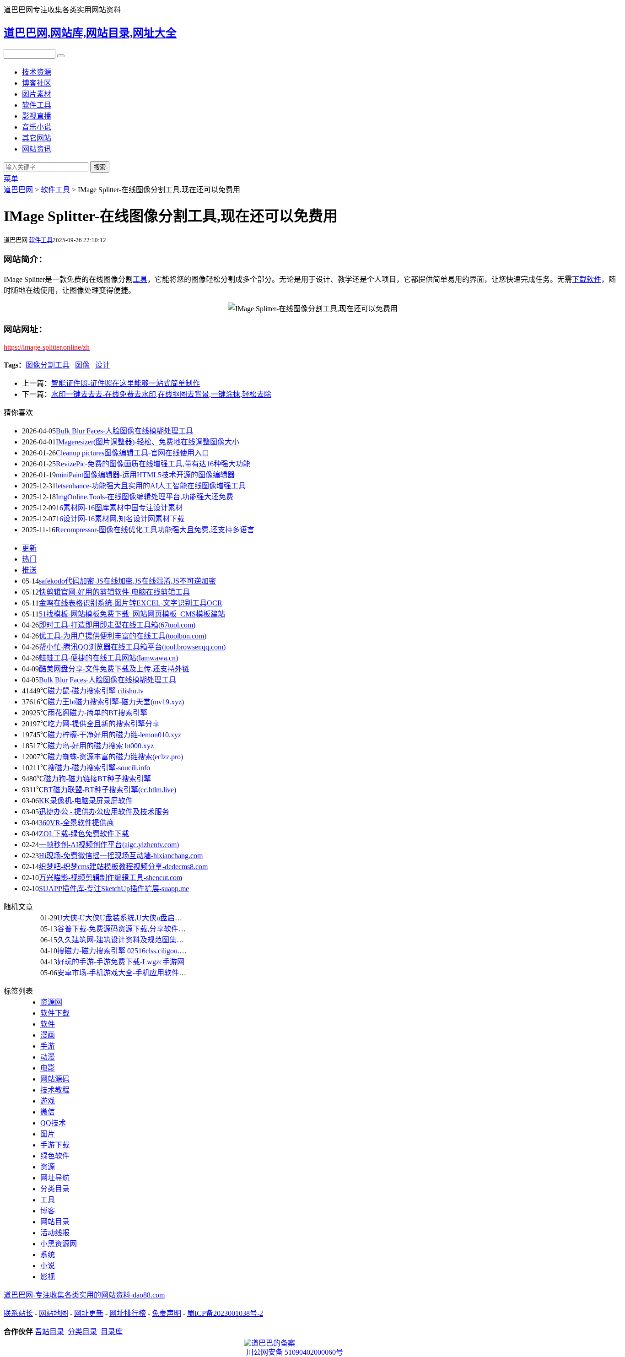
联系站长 (18, 1313)
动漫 (47, 1057)
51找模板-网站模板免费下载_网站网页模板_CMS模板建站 (132, 614)
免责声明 (166, 1313)
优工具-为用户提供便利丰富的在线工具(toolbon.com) (122, 636)
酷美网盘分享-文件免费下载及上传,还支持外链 (114, 669)
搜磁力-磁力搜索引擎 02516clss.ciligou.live (123, 951)
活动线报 (55, 1233)
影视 (47, 1277)
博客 (47, 1211)
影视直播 (36, 116)
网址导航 (55, 1178)
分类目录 (55, 1189)
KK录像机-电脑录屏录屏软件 (86, 801)
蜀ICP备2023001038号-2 (225, 1313)
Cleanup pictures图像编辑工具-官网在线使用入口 (132, 453)
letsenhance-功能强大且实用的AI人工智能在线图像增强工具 (151, 486)
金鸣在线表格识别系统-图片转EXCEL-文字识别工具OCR (130, 603)
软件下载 (55, 1013)
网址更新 (88, 1313)
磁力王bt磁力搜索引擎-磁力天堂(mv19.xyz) (116, 702)
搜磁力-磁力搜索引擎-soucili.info (99, 768)
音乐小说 (36, 127)
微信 (47, 1112)
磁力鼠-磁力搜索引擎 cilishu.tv (96, 691)
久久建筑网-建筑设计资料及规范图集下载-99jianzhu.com (146, 940)
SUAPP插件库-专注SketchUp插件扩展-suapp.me (114, 888)
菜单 (11, 179)
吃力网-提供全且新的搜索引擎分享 (104, 724)
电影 (47, 1068)
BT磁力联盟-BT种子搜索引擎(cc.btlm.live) (109, 790)
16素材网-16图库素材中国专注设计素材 (119, 508)
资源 (47, 1167)
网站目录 (55, 1222)
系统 (47, 1255)
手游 (47, 1046)
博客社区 (36, 83)
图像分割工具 (48, 365)
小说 (47, 1266)
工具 (140, 279)
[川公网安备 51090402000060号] (312, 1343)
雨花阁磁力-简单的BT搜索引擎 (97, 713)
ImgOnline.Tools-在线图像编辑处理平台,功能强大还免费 (144, 497)
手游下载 (55, 1145)
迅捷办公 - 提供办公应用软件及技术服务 (104, 812)
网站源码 (55, 1079)
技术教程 (55, 1090)
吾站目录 (49, 1331)
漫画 (47, 1035)
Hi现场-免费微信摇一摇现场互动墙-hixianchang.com (121, 856)
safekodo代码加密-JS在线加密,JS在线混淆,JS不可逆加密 (127, 581)
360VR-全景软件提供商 (76, 823)
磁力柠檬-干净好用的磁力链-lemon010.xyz (114, 735)
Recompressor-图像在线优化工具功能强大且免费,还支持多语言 (154, 530)
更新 (29, 548)
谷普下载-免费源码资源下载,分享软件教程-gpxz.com (140, 929)
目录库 (112, 1331)
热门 (29, 559)
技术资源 (36, 72)
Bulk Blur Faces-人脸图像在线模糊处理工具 (124, 431)
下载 (579, 279)
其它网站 (36, 138)
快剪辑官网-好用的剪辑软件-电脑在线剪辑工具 (114, 592)
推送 (29, 570)
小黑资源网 (58, 1244)
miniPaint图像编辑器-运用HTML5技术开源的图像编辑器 (145, 475)
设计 (102, 365)
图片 (47, 1134)
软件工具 (36, 105)
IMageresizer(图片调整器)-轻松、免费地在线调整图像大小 (147, 442)
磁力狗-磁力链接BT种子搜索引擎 (97, 779)
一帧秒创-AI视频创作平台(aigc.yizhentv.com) (109, 845)
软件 (594, 279)
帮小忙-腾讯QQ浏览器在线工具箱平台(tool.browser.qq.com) (132, 647)
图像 (82, 365)
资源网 (51, 1002)
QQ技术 (53, 1123)
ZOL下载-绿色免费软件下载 (84, 834)
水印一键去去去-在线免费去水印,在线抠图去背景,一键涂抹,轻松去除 (161, 394)
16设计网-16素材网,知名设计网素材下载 (120, 519)
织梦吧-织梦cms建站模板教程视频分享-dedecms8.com (123, 866)
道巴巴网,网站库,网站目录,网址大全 (90, 33)
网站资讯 (36, 149)
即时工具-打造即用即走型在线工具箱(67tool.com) (117, 625)
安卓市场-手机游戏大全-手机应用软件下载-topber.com (142, 973)
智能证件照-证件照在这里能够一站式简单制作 (125, 383)
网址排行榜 (127, 1313)
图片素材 (36, 94)
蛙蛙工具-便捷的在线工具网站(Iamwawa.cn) (108, 658)
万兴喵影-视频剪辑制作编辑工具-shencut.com (110, 877)
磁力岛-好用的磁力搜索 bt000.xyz (101, 746)
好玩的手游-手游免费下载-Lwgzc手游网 (120, 962)
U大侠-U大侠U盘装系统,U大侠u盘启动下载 (127, 918)
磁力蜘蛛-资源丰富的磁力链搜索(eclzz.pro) (115, 757)
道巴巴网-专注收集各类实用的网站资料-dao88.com (84, 1295)
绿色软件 (55, 1156)
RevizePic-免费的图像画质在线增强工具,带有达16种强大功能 (153, 464)
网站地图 (53, 1313)
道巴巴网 (18, 190)
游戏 (47, 1101)
